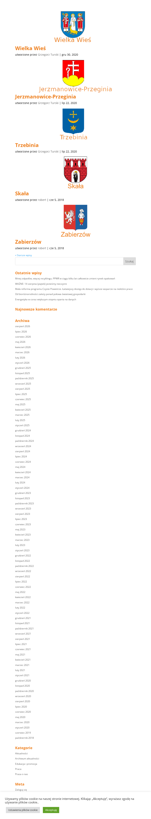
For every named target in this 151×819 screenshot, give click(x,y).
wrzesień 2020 (23, 696)
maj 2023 (20, 529)
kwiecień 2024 (23, 472)
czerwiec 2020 (23, 711)
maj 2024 (20, 467)
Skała (22, 193)
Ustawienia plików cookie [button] (23, 810)
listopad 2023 (22, 498)
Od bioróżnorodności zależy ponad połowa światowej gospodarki (50, 294)
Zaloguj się (21, 789)
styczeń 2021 (22, 675)
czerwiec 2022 (23, 587)
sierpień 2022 (22, 576)
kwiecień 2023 (23, 534)
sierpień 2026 (22, 326)
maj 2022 (20, 592)
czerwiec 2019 (23, 732)
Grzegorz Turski (48, 54)
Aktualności (21, 753)
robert (42, 200)
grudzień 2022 (23, 555)
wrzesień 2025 (23, 383)
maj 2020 (20, 717)
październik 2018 (24, 737)
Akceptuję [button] (51, 810)
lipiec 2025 (21, 394)
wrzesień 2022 (23, 571)
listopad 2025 (22, 373)
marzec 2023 (22, 540)
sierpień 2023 (22, 514)
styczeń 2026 (22, 362)
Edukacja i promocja (26, 764)
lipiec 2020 (21, 706)
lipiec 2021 (21, 644)
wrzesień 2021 (23, 633)
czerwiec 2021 (23, 649)
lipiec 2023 (21, 519)
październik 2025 (24, 378)
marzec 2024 (22, 477)
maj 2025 (20, 404)
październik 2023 (24, 503)
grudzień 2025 (23, 368)
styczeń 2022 (22, 613)
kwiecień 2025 (23, 409)
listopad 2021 (22, 623)
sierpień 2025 (22, 388)
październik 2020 (24, 691)
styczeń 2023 (22, 550)
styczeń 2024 (22, 488)
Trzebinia (27, 145)
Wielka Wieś (30, 48)
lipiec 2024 (21, 456)
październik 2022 (24, 566)
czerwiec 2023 (23, 524)
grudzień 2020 (23, 680)
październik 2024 (24, 441)
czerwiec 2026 (23, 336)
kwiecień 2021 (23, 659)
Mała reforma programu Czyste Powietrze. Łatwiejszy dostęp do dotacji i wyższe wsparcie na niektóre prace (74, 289)
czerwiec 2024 (23, 461)
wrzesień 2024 (23, 446)
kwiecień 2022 (23, 597)
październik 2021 (24, 628)
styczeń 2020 (22, 727)
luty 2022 (20, 607)
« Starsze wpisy (23, 255)
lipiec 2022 (21, 581)
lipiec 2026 (21, 331)
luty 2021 (20, 670)
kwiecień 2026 (23, 347)
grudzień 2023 (23, 493)
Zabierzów (28, 241)
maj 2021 (20, 654)
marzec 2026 (22, 352)
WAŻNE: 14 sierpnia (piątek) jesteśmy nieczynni (41, 283)
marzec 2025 (22, 415)
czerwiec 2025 (23, 399)
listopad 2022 (22, 561)
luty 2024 (20, 482)
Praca (18, 769)
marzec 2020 (22, 722)
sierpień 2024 (22, 451)
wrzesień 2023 (23, 508)
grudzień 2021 (23, 618)
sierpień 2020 (22, 701)
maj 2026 (20, 342)
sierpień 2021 (22, 639)
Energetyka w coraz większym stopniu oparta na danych (45, 299)
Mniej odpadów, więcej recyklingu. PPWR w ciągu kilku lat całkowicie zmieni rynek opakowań (65, 278)
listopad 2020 (22, 685)
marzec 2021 (22, 665)
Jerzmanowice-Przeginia (45, 96)
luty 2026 (20, 357)
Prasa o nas (21, 774)
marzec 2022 (22, 602)
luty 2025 (20, 420)
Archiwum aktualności (27, 758)
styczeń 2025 (22, 425)
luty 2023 (20, 545)
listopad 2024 (22, 435)
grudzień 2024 (23, 430)
